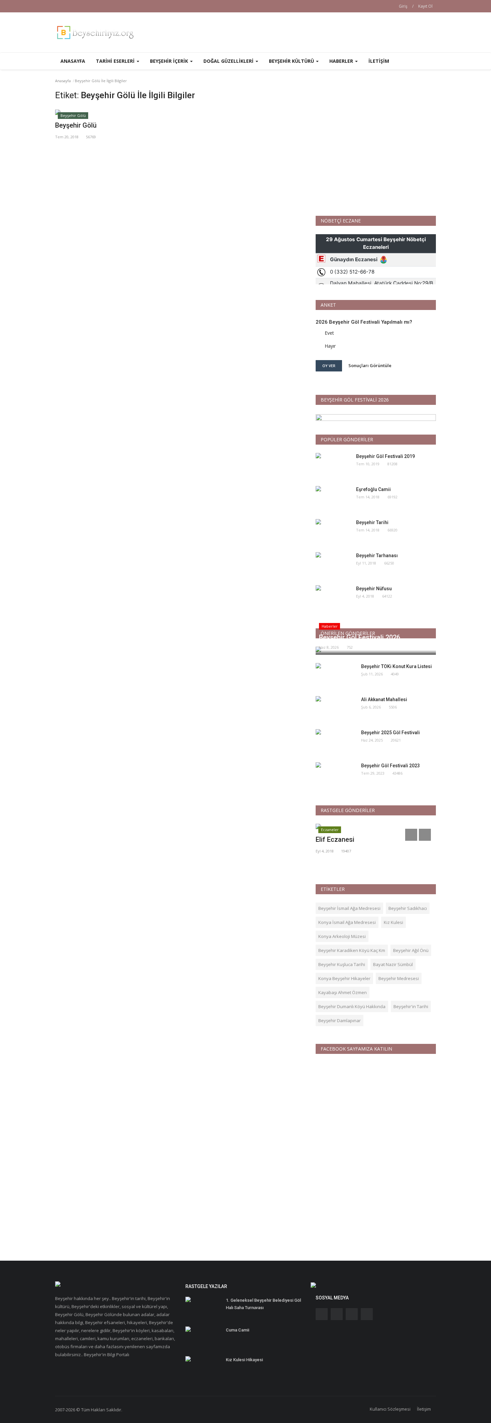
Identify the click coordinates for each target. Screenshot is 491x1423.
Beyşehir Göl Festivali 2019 (385, 456)
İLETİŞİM (378, 61)
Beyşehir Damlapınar (339, 1020)
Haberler (330, 626)
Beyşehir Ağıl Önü (411, 950)
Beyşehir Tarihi (372, 522)
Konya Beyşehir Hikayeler (344, 978)
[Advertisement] (376, 148)
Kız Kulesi (393, 922)
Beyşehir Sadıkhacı (407, 908)
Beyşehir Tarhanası (377, 555)
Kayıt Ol (425, 6)
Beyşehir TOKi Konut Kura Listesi (396, 666)
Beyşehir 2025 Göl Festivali (390, 732)
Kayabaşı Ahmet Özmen (342, 992)
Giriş (403, 6)
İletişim (424, 1409)
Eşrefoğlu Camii (373, 489)
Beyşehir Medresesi (398, 978)
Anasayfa (72, 61)
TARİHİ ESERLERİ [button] (116, 61)
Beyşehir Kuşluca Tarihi (341, 964)
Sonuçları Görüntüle (369, 365)
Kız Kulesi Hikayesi (244, 1359)
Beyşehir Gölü (73, 115)
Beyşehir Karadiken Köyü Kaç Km (351, 950)
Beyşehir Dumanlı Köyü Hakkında (351, 1006)
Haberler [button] (341, 61)
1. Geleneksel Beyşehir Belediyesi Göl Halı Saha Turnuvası (263, 1304)
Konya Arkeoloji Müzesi (342, 936)
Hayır (330, 346)
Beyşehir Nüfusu (374, 588)
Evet (329, 333)
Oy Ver (328, 365)
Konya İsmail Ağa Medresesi (347, 922)
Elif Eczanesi (335, 839)
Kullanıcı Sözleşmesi (390, 1409)
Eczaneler (330, 829)
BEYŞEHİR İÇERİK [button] (169, 61)
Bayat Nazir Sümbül (393, 964)
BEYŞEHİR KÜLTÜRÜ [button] (292, 61)
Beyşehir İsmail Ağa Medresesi (349, 908)
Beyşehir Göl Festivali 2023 (390, 765)
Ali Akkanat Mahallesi (384, 699)
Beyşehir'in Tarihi (410, 1006)
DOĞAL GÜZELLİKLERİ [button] (229, 61)
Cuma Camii (237, 1329)
